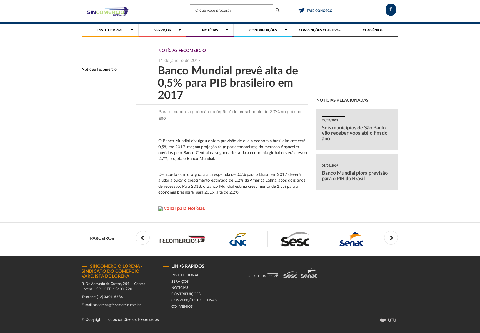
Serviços (180, 282)
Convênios (182, 307)
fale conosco (319, 10)
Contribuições (186, 294)
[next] (391, 238)
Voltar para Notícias (184, 208)
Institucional (185, 275)
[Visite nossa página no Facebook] (391, 10)
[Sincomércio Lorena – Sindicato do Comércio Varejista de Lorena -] (107, 11)
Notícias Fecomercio (99, 69)
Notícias (179, 288)
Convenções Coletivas (194, 300)
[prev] (143, 238)
